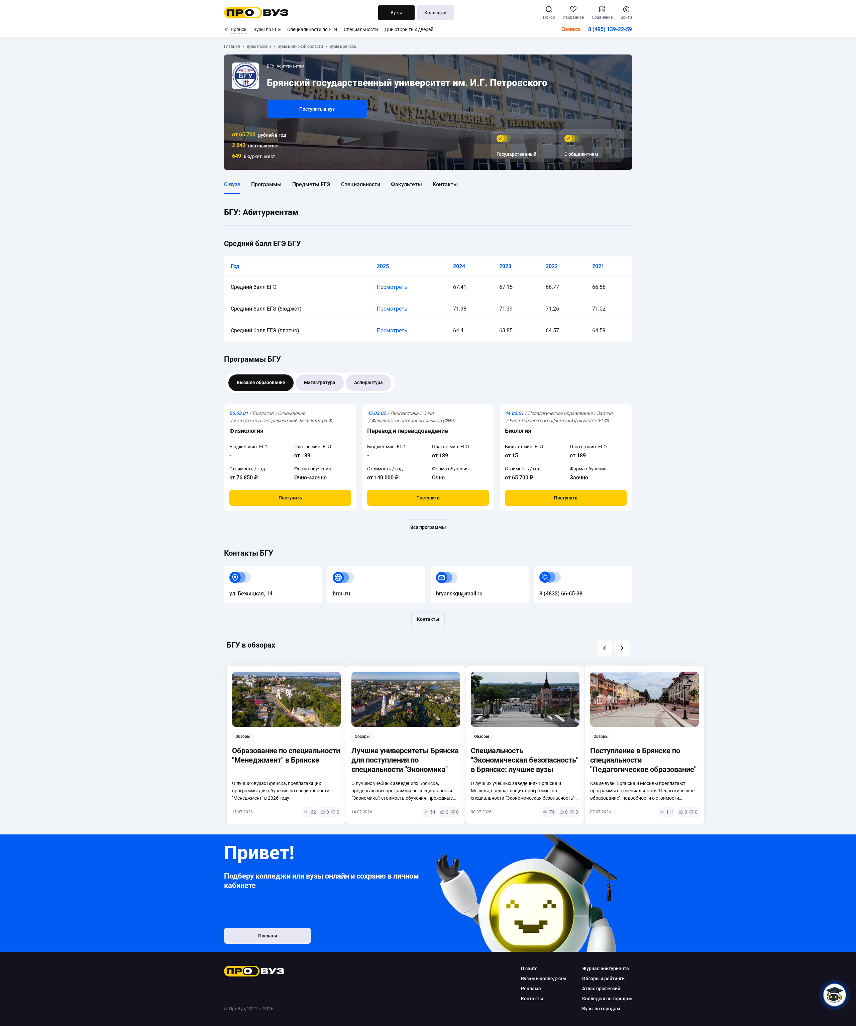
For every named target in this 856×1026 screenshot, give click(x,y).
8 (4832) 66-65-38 (555, 570)
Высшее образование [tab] (261, 382)
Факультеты (406, 184)
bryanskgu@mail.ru (454, 570)
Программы (266, 184)
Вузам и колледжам (543, 978)
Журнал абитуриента (605, 968)
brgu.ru (336, 570)
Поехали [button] (267, 935)
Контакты (445, 184)
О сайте (529, 968)
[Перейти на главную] (256, 12)
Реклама (531, 988)
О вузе (232, 184)
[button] (604, 648)
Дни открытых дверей (409, 29)
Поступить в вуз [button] (317, 109)
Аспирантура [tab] (368, 382)
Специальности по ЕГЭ (312, 29)
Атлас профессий (601, 988)
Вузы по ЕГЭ (267, 29)
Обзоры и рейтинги (603, 978)
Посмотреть (392, 287)
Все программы (428, 527)
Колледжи (435, 12)
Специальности (361, 29)
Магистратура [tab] (319, 382)
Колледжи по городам (607, 998)
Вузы (396, 12)
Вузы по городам (601, 1008)
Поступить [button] (290, 497)
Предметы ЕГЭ (311, 184)
